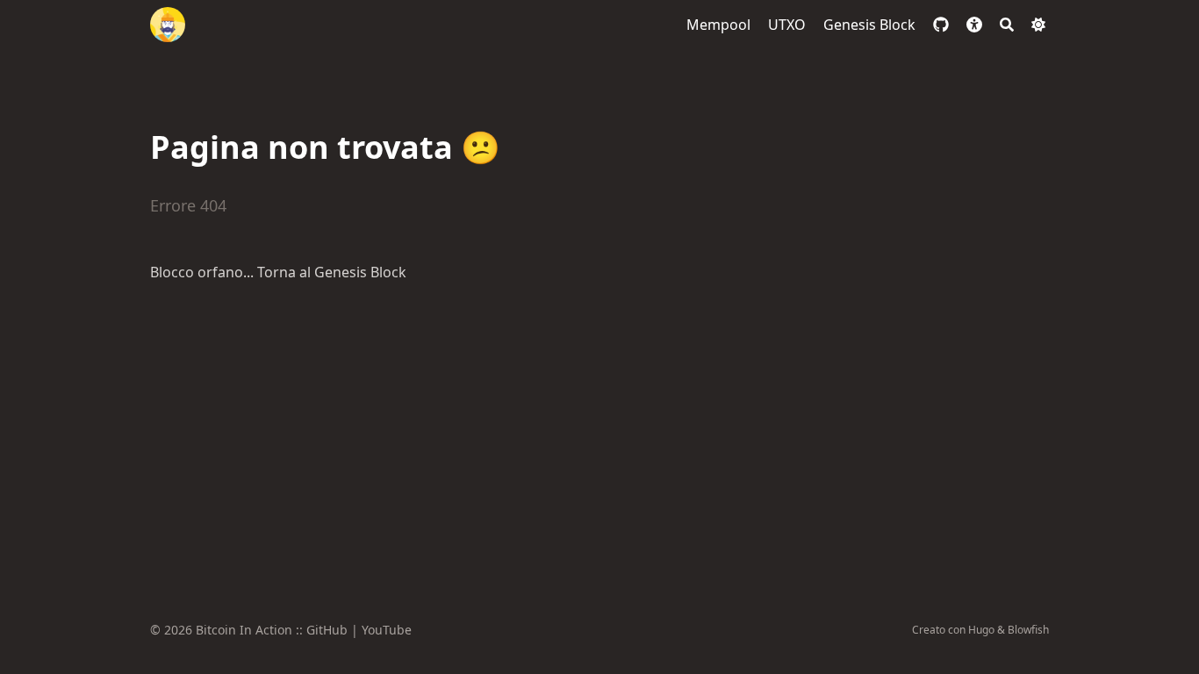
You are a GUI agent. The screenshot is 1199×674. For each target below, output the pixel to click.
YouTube (387, 629)
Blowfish (1028, 629)
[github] (941, 24)
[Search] (1007, 25)
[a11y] (974, 24)
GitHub (327, 629)
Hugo (981, 629)
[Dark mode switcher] (1038, 25)
